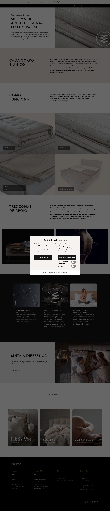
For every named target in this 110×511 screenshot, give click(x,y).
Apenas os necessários (67, 257)
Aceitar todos (43, 257)
